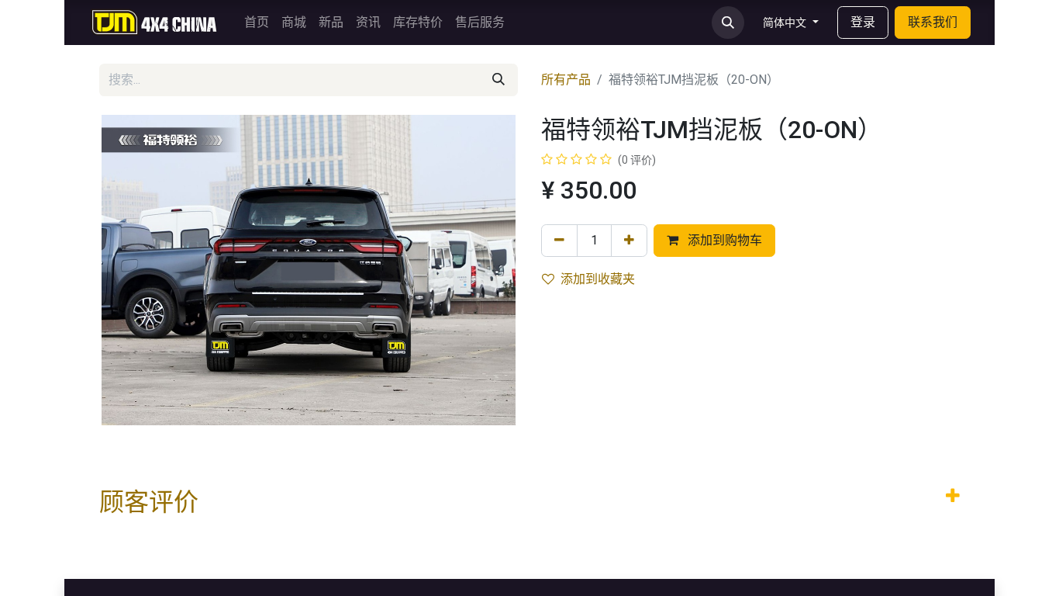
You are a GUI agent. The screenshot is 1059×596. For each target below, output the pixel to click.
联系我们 (932, 22)
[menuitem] (256, 22)
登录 (862, 22)
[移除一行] (559, 240)
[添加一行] (629, 240)
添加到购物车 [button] (723, 240)
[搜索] (498, 80)
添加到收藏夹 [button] (598, 279)
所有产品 (566, 79)
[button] (728, 22)
